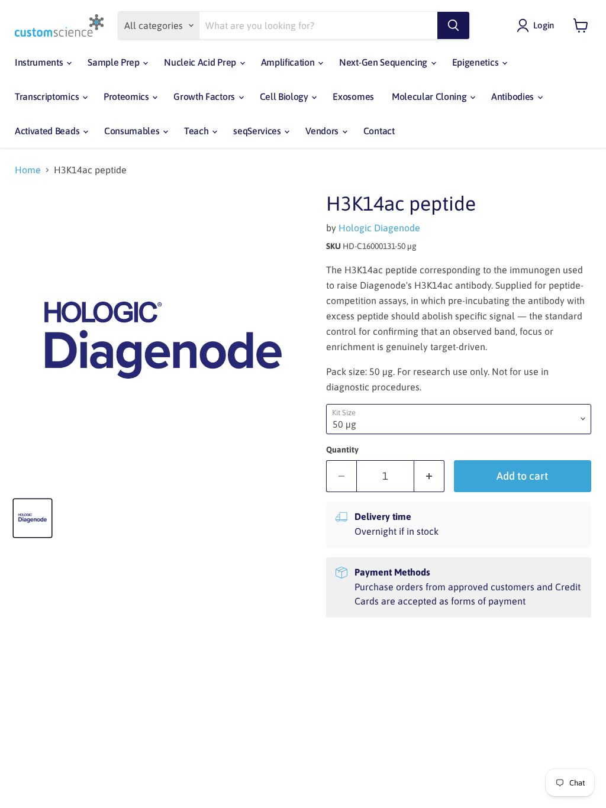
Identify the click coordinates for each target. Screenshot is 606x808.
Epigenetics (476, 62)
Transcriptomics (48, 96)
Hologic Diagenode (379, 227)
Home (28, 169)
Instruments (40, 62)
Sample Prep (114, 62)
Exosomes (353, 96)
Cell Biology (285, 96)
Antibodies (513, 96)
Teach (197, 130)
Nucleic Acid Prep (201, 62)
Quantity (342, 449)
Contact (379, 130)
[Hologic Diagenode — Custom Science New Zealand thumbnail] (32, 518)
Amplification (289, 62)
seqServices (258, 130)
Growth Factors (205, 96)
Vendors (322, 130)
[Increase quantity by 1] (429, 476)
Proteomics (127, 96)
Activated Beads (48, 130)
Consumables (133, 130)
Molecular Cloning (430, 96)
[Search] (453, 25)
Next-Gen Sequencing (384, 62)
